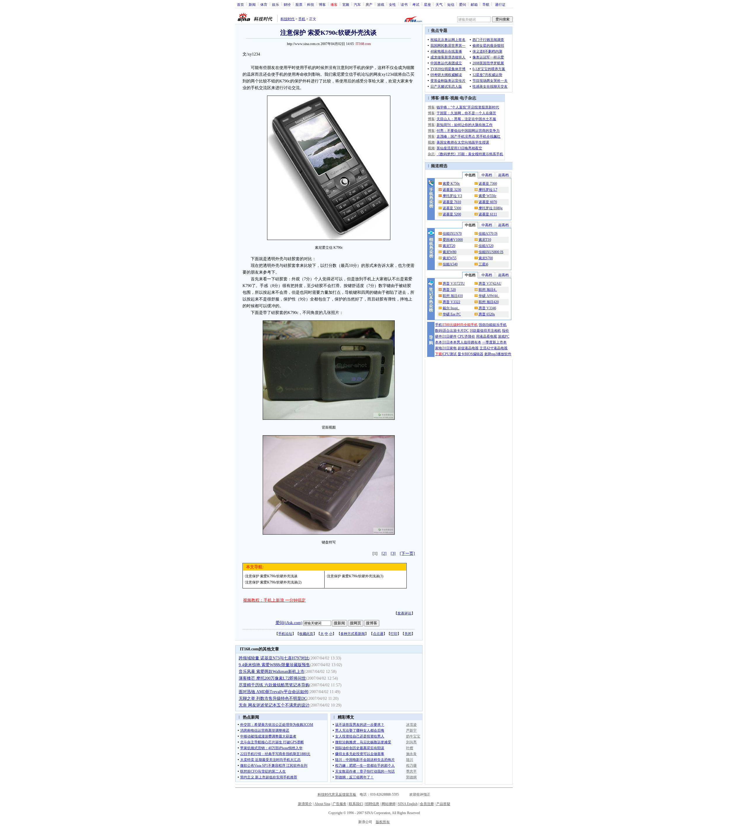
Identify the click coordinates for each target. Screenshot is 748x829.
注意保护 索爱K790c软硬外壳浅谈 (271, 576)
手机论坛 (285, 634)
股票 (298, 4)
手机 (301, 19)
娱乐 (275, 4)
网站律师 (389, 804)
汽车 (357, 4)
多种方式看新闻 (352, 634)
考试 (415, 4)
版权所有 (383, 822)
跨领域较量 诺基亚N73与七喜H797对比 (274, 658)
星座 (427, 4)
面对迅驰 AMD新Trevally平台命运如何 (273, 692)
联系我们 (356, 804)
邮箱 (474, 4)
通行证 (500, 4)
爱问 (462, 4)
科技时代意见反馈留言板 (337, 794)
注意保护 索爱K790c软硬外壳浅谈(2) (273, 582)
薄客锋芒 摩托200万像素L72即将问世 (272, 678)
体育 (263, 4)
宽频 (345, 4)
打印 (393, 634)
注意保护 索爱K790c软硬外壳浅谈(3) (355, 576)
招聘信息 (372, 804)
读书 (404, 4)
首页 (240, 4)
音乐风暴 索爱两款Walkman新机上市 (271, 671)
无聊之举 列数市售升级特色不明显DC (273, 698)
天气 (439, 4)
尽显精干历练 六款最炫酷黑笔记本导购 (274, 685)
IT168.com (363, 44)
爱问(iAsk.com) (289, 623)
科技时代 (287, 19)
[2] (384, 553)
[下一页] (407, 553)
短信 (450, 4)
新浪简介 (305, 804)
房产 (369, 4)
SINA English (408, 804)
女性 (392, 4)
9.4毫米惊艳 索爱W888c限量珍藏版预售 (274, 665)
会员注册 (427, 804)
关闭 (407, 634)
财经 (287, 4)
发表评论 (404, 613)
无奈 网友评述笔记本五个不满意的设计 (274, 705)
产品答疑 (443, 804)
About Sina (322, 804)
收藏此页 (306, 634)
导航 (485, 4)
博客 (322, 4)
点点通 (378, 634)
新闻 (252, 4)
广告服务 (340, 804)
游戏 (380, 4)
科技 (310, 4)
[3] (393, 553)
